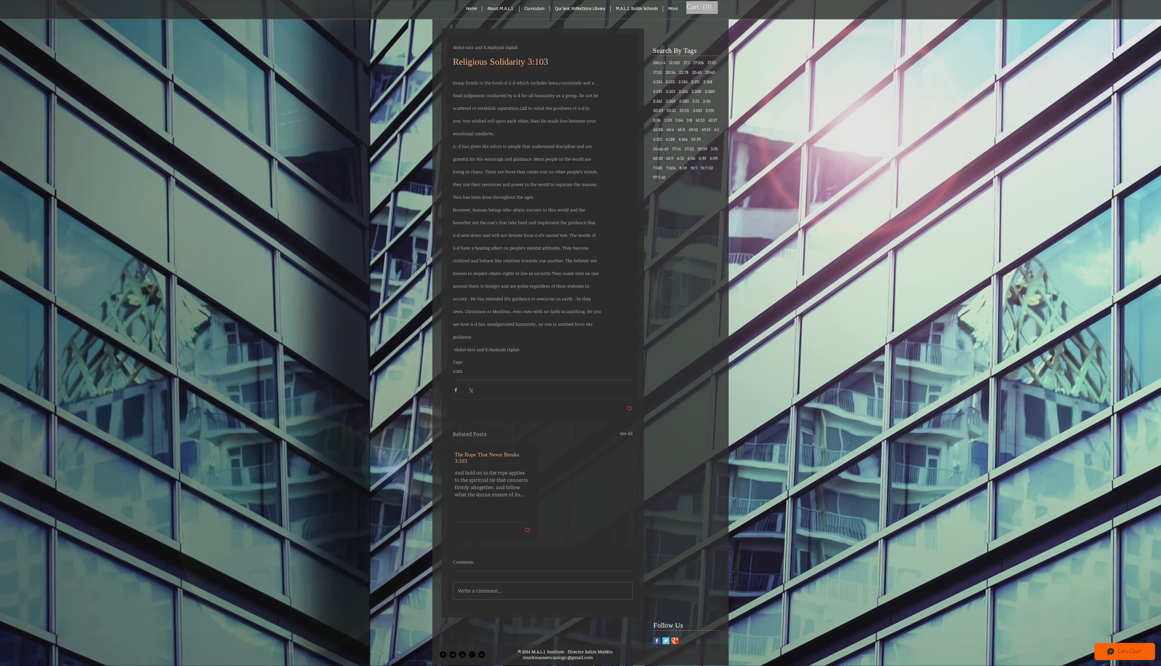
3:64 (679, 120)
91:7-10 (707, 168)
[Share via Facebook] (456, 390)
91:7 (694, 168)
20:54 (670, 72)
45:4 (670, 129)
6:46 (691, 158)
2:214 (683, 91)
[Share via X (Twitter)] (470, 390)
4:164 (683, 139)
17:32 (657, 72)
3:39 (668, 120)
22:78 (683, 72)
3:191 (710, 110)
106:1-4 (659, 62)
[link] (699, 6)
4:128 (670, 139)
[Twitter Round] (452, 654)
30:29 (658, 110)
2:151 (695, 81)
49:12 (693, 129)
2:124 (657, 81)
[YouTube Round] (462, 654)
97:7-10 (659, 177)
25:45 (697, 72)
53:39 (696, 139)
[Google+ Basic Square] (675, 640)
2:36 (707, 101)
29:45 (710, 72)
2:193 (657, 91)
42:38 (658, 129)
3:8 (689, 120)
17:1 (687, 62)
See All (626, 433)
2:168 (707, 81)
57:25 (689, 149)
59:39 (702, 149)
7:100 (657, 168)
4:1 (716, 129)
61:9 (669, 158)
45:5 (681, 129)
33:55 (684, 110)
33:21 (671, 110)
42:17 (712, 120)
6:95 (702, 158)
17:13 (711, 62)
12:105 (674, 62)
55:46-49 (660, 149)
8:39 (683, 168)
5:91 (714, 149)
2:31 (695, 101)
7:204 (671, 168)
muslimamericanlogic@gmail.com (558, 657)
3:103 (457, 371)
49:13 (706, 129)
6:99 (713, 158)
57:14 (676, 149)
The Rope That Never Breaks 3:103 (487, 458)
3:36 (657, 120)
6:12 (680, 158)
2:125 (670, 81)
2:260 (710, 91)
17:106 (698, 62)
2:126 (683, 81)
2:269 (670, 101)
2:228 (696, 91)
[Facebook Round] (443, 654)
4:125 (657, 139)
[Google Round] (472, 654)
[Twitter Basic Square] (665, 640)
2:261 (657, 101)
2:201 (670, 91)
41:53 (700, 120)
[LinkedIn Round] (481, 654)
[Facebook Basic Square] (656, 640)
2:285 (684, 101)
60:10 (658, 158)
